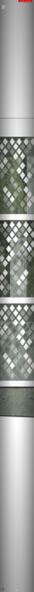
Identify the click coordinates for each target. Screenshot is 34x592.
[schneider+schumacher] (25, 1)
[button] (3, 589)
